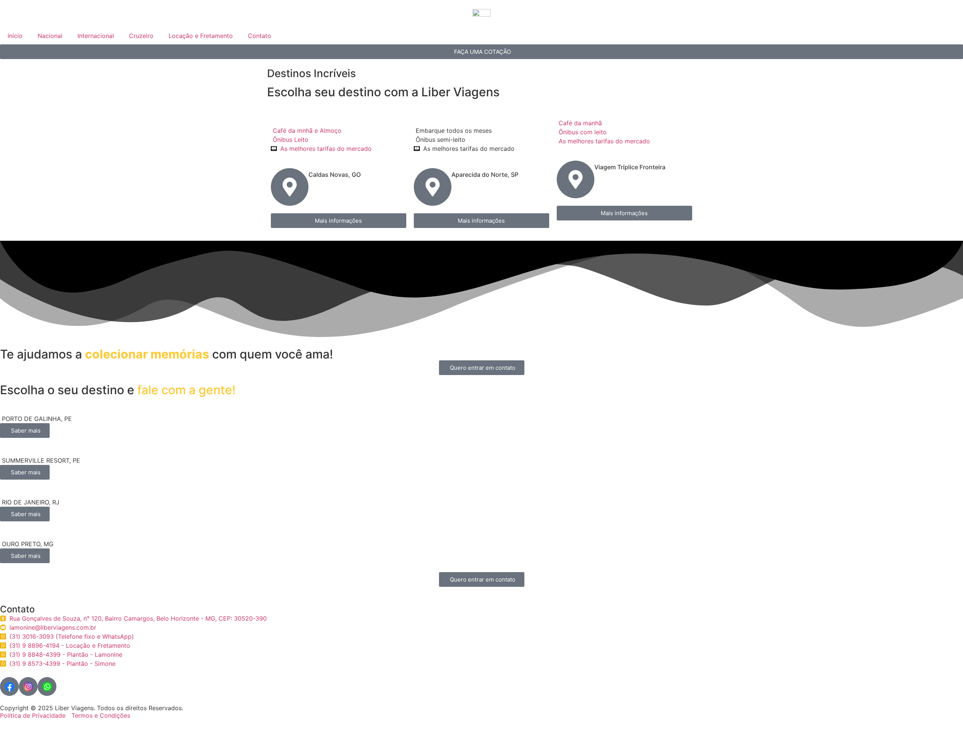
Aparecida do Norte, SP (484, 174)
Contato (259, 35)
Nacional (50, 35)
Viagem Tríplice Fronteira (629, 167)
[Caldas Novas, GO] (289, 187)
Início (15, 35)
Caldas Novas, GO (334, 174)
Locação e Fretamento (201, 35)
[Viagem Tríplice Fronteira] (575, 179)
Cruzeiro (141, 35)
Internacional (95, 35)
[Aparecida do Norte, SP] (432, 187)
